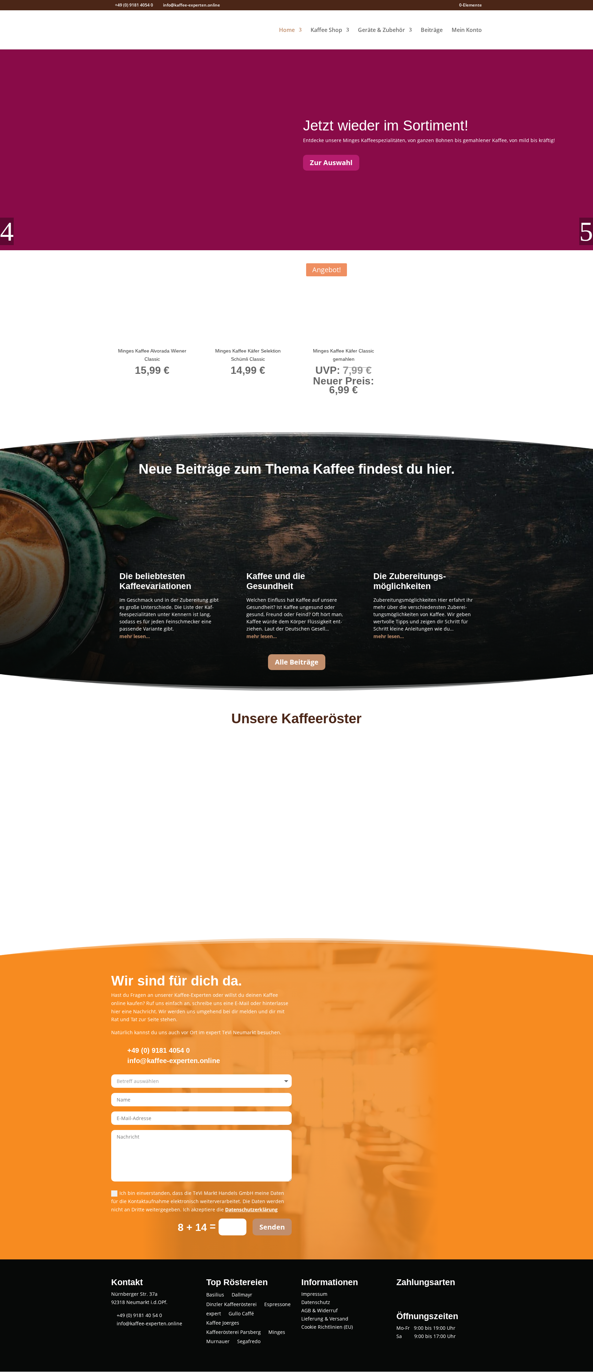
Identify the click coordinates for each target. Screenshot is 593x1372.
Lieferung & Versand (324, 1318)
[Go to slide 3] (302, 405)
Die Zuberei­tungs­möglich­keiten (409, 581)
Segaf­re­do (248, 1342)
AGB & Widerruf (319, 1310)
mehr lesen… (134, 636)
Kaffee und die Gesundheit (275, 581)
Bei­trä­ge (432, 30)
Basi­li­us (215, 1295)
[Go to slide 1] (290, 405)
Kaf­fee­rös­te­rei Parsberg (233, 1332)
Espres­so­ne (277, 1304)
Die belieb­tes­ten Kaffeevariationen (155, 581)
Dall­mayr (242, 1295)
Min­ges (276, 1332)
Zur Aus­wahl (331, 162)
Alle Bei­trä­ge (296, 662)
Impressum (314, 1294)
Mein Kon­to (467, 30)
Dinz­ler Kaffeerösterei (231, 1304)
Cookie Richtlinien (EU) (327, 1327)
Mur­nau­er (218, 1342)
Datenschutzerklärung (251, 1209)
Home (287, 30)
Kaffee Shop (326, 30)
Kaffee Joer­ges (222, 1323)
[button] (7, 231)
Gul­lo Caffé (241, 1314)
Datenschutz (315, 1302)
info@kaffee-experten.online (148, 1323)
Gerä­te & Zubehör (381, 30)
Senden (272, 1227)
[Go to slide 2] (296, 405)
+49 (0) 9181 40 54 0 (138, 1315)
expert (213, 1314)
